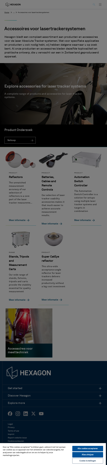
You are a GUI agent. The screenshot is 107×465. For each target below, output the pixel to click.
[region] (53, 454)
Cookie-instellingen (87, 461)
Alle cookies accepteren (88, 449)
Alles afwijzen (88, 455)
